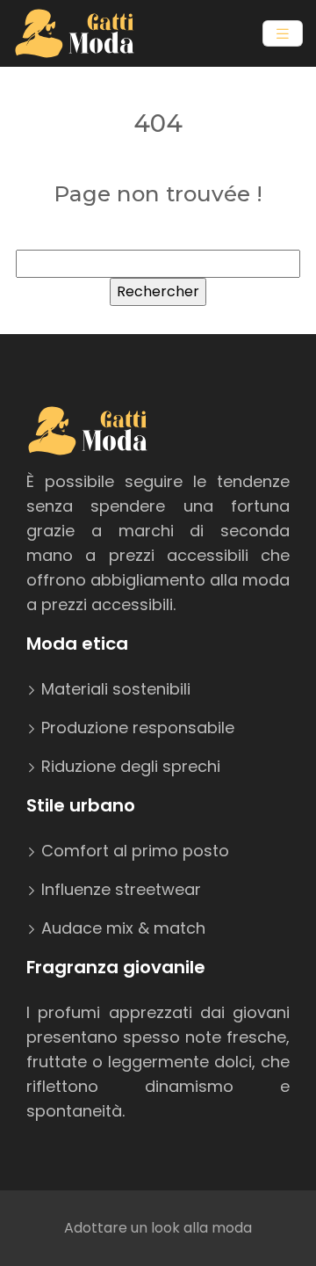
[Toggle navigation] (282, 33)
